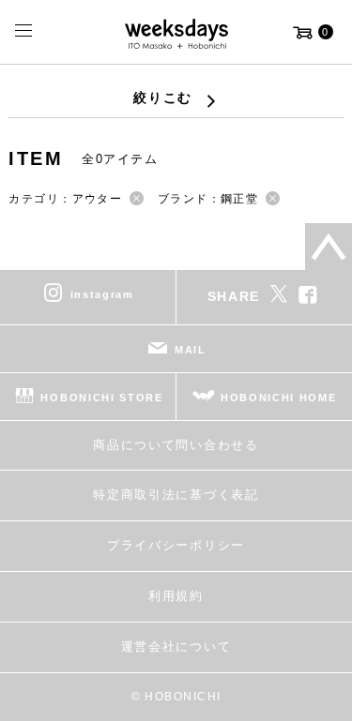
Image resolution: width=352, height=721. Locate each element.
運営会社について (176, 646)
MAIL (191, 348)
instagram (102, 293)
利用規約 (176, 596)
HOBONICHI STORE (101, 396)
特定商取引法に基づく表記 (175, 495)
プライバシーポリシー (176, 545)
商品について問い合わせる (175, 445)
